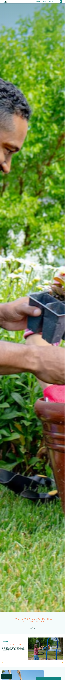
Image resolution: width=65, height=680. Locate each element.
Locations (44, 1)
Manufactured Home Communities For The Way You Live (32, 620)
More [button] (58, 1)
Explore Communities (5, 641)
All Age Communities (11, 644)
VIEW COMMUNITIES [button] (6, 655)
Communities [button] (51, 1)
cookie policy (4, 676)
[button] (61, 1)
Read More (32, 630)
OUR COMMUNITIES (32, 615)
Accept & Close (4, 678)
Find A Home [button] (37, 1)
